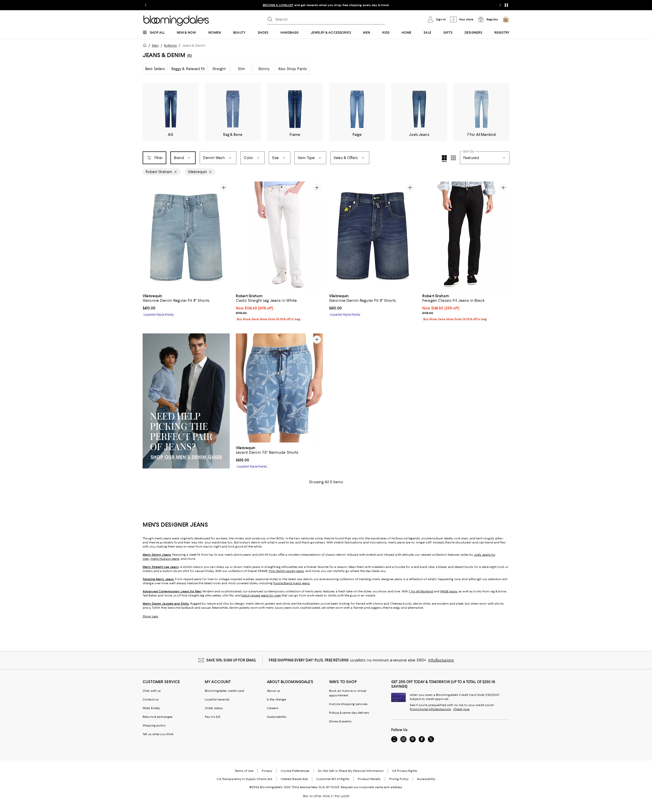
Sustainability (277, 717)
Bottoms (170, 45)
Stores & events (340, 721)
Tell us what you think (158, 734)
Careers (272, 708)
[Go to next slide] (500, 5)
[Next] (224, 236)
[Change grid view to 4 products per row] (444, 158)
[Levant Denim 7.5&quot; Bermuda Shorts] (279, 388)
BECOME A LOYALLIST (278, 5)
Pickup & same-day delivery (349, 712)
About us (273, 691)
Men (155, 45)
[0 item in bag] (505, 19)
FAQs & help (151, 708)
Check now (461, 709)
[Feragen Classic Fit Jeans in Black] (465, 236)
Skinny (263, 69)
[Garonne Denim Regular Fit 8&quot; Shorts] (186, 236)
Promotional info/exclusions (430, 709)
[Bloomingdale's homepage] (146, 46)
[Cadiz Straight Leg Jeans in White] (279, 236)
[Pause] (506, 5)
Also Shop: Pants (292, 69)
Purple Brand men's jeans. (291, 583)
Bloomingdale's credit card (224, 691)
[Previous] (149, 236)
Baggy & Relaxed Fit (188, 69)
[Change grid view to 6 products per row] (453, 157)
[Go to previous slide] (146, 5)
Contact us (151, 699)
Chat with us (152, 691)
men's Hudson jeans (165, 559)
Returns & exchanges (158, 717)
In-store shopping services (348, 704)
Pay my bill (212, 717)
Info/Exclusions (441, 660)
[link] (186, 305)
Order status (214, 708)
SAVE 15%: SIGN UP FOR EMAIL (231, 660)
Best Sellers (155, 69)
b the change (276, 699)
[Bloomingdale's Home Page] (176, 21)
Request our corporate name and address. (372, 787)
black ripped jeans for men (261, 595)
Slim (241, 69)
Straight (219, 69)
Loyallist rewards (217, 699)
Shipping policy (154, 725)
